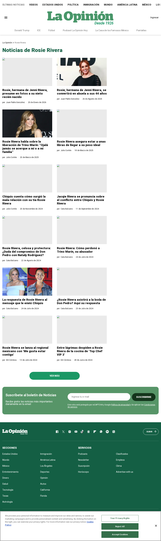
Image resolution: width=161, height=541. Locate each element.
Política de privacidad (120, 405)
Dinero (5, 478)
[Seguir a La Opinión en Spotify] (107, 432)
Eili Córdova (11, 360)
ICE (39, 30)
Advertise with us (124, 472)
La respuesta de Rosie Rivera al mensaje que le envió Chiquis (24, 301)
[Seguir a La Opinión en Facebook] (57, 432)
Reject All (120, 526)
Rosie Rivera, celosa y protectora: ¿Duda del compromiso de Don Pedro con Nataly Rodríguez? (26, 251)
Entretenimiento (10, 472)
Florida (43, 496)
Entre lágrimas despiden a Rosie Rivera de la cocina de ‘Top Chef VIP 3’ (80, 351)
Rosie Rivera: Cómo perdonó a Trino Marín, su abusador (78, 249)
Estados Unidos (52, 4)
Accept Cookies (120, 534)
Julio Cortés (11, 157)
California (45, 490)
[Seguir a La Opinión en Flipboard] (95, 432)
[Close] (156, 525)
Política (73, 4)
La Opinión (7, 42)
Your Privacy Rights (120, 518)
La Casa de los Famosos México (112, 30)
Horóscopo (83, 472)
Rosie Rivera (20, 42)
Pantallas (141, 30)
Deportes (44, 472)
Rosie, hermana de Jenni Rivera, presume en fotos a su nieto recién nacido (24, 93)
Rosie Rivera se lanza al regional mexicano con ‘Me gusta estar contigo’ (25, 351)
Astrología (7, 502)
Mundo (108, 4)
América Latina (127, 4)
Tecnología (7, 490)
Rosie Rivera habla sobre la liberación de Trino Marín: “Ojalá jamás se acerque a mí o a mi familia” (25, 147)
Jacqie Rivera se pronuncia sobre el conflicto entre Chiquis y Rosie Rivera (80, 200)
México (146, 4)
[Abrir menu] (5, 17)
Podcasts (82, 454)
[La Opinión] (80, 17)
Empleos (120, 460)
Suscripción (84, 466)
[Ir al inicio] (15, 432)
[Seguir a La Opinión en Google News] (88, 432)
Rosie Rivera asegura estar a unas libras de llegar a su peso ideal (81, 143)
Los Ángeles (46, 466)
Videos (33, 4)
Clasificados (122, 454)
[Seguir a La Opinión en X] (63, 432)
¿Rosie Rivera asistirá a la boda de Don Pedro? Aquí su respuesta (81, 301)
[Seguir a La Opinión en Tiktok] (82, 432)
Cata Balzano (67, 209)
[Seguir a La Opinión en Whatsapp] (101, 432)
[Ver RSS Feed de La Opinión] (114, 432)
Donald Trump (22, 30)
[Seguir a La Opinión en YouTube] (76, 432)
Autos (43, 484)
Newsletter (83, 460)
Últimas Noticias (13, 4)
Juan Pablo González (15, 102)
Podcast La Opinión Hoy (75, 30)
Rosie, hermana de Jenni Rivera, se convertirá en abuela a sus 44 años (82, 91)
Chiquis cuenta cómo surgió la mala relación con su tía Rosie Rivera (24, 200)
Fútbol (51, 30)
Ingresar (154, 17)
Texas (5, 496)
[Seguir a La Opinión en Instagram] (70, 432)
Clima (119, 466)
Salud (5, 484)
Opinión (44, 478)
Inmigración (91, 4)
